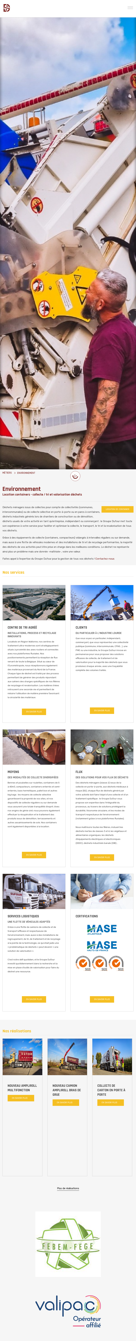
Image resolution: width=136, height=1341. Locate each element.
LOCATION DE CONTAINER (117, 509)
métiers (7, 472)
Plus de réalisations (68, 1188)
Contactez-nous (104, 558)
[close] (130, 7)
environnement (26, 473)
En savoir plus (34, 711)
